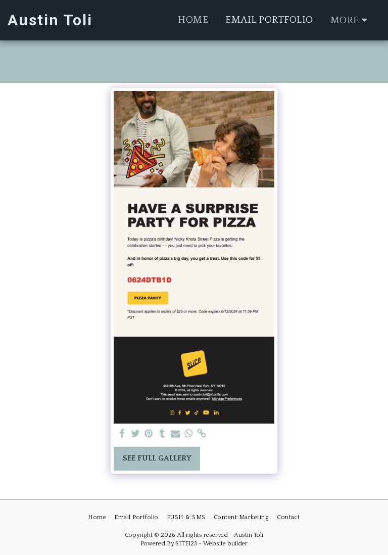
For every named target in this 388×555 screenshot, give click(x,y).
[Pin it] (149, 434)
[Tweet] (135, 434)
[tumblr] (162, 434)
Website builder (225, 543)
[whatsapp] (188, 434)
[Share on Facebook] (122, 434)
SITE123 (186, 543)
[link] (202, 434)
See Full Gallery (157, 458)
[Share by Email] (175, 434)
